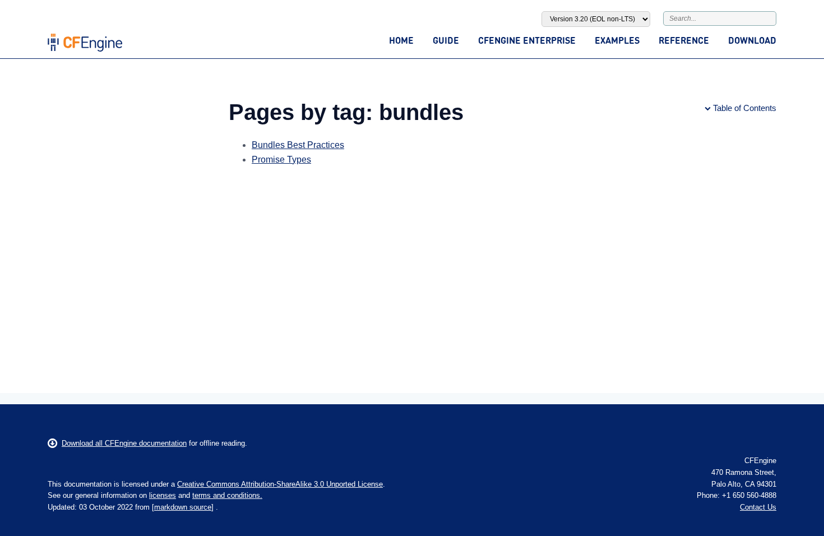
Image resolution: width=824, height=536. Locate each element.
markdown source (182, 507)
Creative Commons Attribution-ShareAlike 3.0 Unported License (280, 484)
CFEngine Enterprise (527, 40)
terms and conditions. (227, 495)
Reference (684, 40)
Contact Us (758, 507)
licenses (162, 495)
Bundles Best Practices (298, 145)
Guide (446, 40)
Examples (617, 40)
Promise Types (281, 159)
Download (752, 40)
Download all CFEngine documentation (124, 443)
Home (401, 40)
